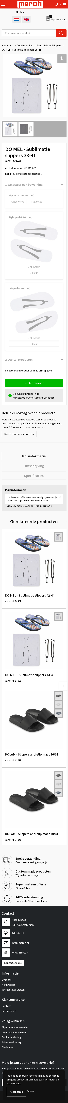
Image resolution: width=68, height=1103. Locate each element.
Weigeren (30, 1091)
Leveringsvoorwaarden (14, 1032)
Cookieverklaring (11, 1037)
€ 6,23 (13, 601)
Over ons (7, 979)
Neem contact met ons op (19, 434)
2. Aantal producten (19, 359)
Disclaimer (8, 1047)
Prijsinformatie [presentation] (34, 456)
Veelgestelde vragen (13, 989)
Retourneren (9, 1011)
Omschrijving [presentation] (34, 466)
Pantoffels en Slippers (48, 45)
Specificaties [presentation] (34, 475)
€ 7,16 (13, 760)
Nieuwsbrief (8, 984)
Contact (6, 1006)
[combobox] (29, 33)
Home (5, 45)
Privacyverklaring (11, 1042)
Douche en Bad (25, 45)
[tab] (34, 456)
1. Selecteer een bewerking (24, 184)
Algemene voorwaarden (15, 1027)
